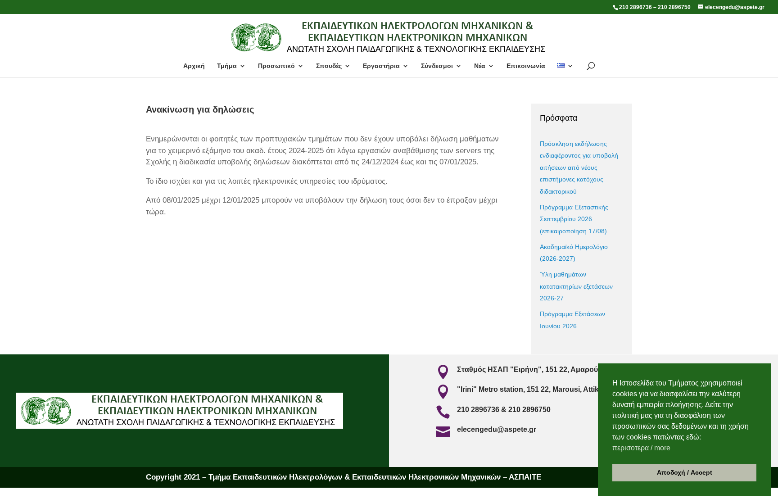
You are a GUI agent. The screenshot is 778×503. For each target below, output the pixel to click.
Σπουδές (329, 66)
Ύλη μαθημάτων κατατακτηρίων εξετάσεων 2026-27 (576, 286)
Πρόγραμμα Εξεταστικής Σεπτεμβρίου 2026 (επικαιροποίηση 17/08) (574, 219)
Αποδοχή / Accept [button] (684, 472)
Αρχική (194, 66)
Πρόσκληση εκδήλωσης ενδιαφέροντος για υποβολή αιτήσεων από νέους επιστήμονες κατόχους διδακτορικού (579, 167)
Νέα (479, 66)
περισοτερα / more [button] (641, 448)
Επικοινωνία (526, 66)
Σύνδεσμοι (437, 66)
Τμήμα (227, 66)
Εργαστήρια (381, 66)
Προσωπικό (276, 66)
